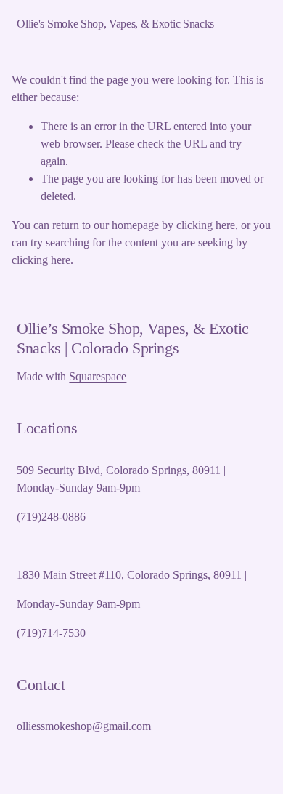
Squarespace (97, 376)
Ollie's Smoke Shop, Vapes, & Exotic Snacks (115, 23)
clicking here (205, 225)
